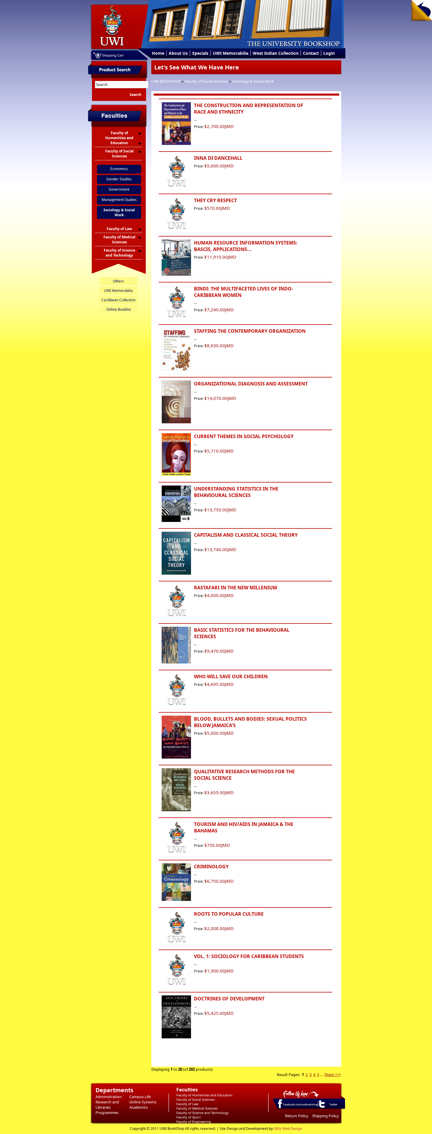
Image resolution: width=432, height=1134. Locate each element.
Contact (311, 53)
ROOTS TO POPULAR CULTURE (229, 914)
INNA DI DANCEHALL (218, 158)
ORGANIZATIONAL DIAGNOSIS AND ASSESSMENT (251, 383)
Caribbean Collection (118, 299)
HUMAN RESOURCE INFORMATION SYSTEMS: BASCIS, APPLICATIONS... (245, 246)
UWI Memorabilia (230, 53)
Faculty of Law (187, 1104)
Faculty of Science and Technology (202, 1112)
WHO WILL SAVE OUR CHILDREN (231, 676)
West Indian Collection (276, 53)
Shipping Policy (325, 1115)
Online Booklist (118, 309)
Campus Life (140, 1096)
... (321, 1074)
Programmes (107, 1112)
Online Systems (142, 1102)
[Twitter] (321, 1107)
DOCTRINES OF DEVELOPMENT (229, 998)
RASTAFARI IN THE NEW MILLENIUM (235, 587)
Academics (138, 1107)
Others (118, 281)
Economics (119, 168)
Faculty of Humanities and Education (204, 1095)
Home (158, 53)
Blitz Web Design (288, 1128)
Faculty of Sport (188, 1117)
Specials (200, 53)
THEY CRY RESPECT (215, 200)
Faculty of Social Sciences (206, 81)
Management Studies (119, 199)
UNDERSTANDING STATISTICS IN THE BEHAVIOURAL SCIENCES (236, 491)
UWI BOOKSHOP (166, 81)
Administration (109, 1096)
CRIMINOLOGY (211, 866)
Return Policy (296, 1115)
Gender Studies (119, 179)
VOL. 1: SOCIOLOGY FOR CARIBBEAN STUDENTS (249, 956)
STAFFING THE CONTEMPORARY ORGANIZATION (250, 331)
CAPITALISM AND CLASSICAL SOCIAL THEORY (246, 535)
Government (119, 189)
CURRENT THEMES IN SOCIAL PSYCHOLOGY (244, 436)
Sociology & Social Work (253, 81)
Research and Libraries (107, 1104)
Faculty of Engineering (193, 1121)
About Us (178, 53)
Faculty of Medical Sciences (196, 1108)
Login (329, 53)
